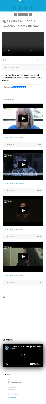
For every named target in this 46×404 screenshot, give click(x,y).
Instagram (12, 397)
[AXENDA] (14, 8)
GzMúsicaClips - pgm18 (14, 183)
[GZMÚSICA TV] (20, 8)
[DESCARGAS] (32, 8)
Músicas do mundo (19, 87)
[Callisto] (23, 2)
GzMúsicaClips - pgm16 (14, 275)
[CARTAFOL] (26, 8)
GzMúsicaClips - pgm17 (14, 229)
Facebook (12, 389)
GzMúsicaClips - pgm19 (14, 137)
